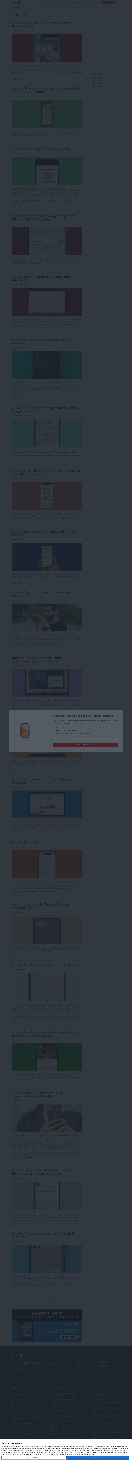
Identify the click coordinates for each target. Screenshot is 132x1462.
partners (11, 1446)
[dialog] (66, 1450)
